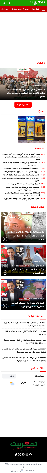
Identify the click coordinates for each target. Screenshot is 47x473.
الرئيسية (35, 9)
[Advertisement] (23, 35)
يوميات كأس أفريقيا (20, 9)
